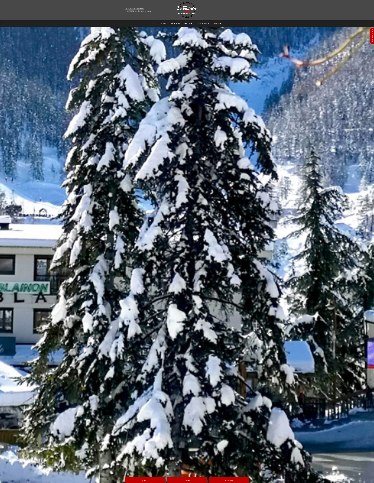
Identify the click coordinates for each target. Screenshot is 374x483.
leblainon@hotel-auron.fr (144, 11)
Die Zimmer (164, 23)
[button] (10, 255)
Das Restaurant (175, 23)
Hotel (154, 23)
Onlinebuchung (189, 23)
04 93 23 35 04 (129, 11)
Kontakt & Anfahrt (204, 23)
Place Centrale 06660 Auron (134, 8)
